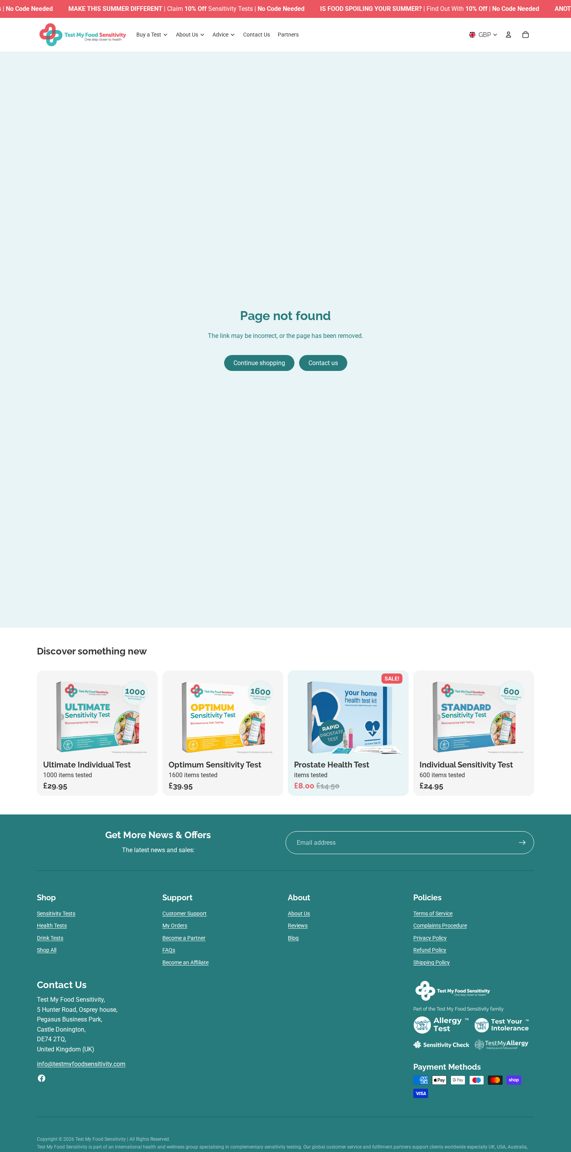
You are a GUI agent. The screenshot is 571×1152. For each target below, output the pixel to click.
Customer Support (184, 913)
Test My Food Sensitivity (101, 1139)
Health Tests (52, 925)
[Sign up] (522, 843)
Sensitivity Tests (56, 913)
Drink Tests (50, 938)
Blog (293, 938)
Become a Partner (183, 938)
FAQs (168, 950)
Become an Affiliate (185, 962)
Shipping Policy (431, 962)
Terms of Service (433, 913)
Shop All (46, 950)
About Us (299, 913)
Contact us (323, 363)
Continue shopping (259, 363)
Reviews (298, 925)
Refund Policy (429, 950)
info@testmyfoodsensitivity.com (81, 1064)
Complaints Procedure (440, 925)
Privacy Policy (430, 938)
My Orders (174, 925)
